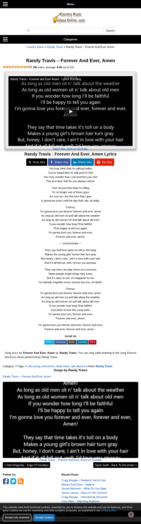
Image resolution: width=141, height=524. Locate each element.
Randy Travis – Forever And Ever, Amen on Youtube (70, 459)
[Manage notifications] (131, 514)
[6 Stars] (18, 66)
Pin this (107, 162)
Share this (61, 162)
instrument (47, 366)
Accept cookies (44, 517)
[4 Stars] (13, 66)
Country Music (35, 46)
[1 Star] (4, 66)
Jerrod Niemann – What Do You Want (84, 488)
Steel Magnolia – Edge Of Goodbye (26, 465)
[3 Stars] (10, 66)
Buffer (72, 342)
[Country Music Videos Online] (70, 26)
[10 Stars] (30, 66)
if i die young (32, 366)
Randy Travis (55, 46)
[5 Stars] (16, 66)
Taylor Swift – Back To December (116, 465)
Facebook (61, 342)
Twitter (49, 342)
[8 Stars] (24, 66)
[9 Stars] (27, 66)
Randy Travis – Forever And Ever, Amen (70, 60)
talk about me (79, 366)
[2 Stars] (7, 66)
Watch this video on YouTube (70, 148)
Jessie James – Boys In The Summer (84, 492)
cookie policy (108, 510)
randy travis (63, 366)
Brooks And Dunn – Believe (78, 484)
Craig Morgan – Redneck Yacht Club (83, 480)
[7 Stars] (21, 66)
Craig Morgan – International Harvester (85, 497)
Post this (39, 162)
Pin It (92, 342)
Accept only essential (17, 517)
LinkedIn (82, 342)
